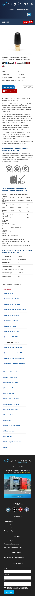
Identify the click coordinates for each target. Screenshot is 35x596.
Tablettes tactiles (9, 415)
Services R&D (8, 525)
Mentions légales (9, 541)
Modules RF (8, 420)
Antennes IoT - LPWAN (12, 304)
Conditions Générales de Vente (13, 547)
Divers (6, 447)
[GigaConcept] (17, 3)
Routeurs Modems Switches (13, 372)
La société (10, 10)
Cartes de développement (12, 425)
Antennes (7, 289)
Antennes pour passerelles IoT (14, 358)
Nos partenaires (8, 528)
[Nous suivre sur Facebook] (26, 509)
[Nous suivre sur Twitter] (14, 509)
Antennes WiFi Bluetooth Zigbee (15, 309)
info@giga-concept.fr (24, 472)
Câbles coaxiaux (9, 431)
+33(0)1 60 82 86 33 (13, 472)
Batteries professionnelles (12, 442)
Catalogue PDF (8, 521)
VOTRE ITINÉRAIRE (17, 496)
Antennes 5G (9, 293)
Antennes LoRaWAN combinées (15, 363)
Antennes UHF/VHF (11, 337)
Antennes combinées (11, 320)
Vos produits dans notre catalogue (14, 557)
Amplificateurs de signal (11, 404)
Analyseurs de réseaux (11, 398)
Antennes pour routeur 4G (13, 353)
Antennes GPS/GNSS (12, 315)
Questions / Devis (8, 87)
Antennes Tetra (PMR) (12, 331)
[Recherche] (29, 14)
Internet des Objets (10, 388)
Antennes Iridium (10, 326)
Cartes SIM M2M (9, 393)
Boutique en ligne (9, 531)
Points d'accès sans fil (11, 377)
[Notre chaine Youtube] (20, 509)
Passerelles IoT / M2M (11, 382)
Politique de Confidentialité (11, 544)
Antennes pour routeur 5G (13, 347)
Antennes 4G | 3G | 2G (12, 298)
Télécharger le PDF (10, 91)
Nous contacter (23, 10)
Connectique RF (9, 436)
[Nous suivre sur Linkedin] (8, 510)
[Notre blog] (28, 22)
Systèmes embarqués (11, 409)
